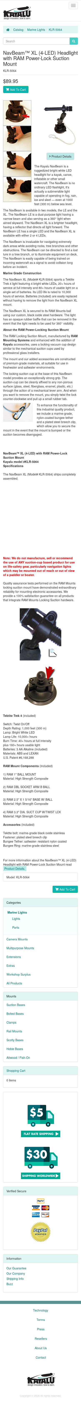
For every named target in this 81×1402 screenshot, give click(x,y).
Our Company (15, 1273)
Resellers (41, 1338)
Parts (15, 927)
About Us (41, 1348)
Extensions (13, 957)
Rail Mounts (14, 1031)
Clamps (11, 1022)
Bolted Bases (15, 1013)
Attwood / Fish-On (18, 1057)
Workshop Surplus (18, 974)
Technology (40, 1310)
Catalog (18, 29)
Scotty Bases (14, 1040)
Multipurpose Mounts (20, 948)
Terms (41, 1320)
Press (40, 1329)
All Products (14, 983)
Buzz (9, 1284)
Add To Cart (17, 89)
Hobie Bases (14, 1049)
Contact (41, 1357)
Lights (15, 919)
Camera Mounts (17, 939)
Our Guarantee (16, 1268)
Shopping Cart (15, 1070)
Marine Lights (36, 29)
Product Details (61, 156)
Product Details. (14, 868)
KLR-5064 (55, 29)
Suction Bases (15, 1005)
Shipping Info (15, 1278)
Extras (10, 965)
